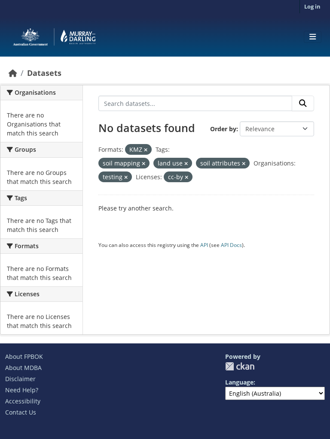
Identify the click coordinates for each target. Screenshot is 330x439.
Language (239, 382)
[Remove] (145, 150)
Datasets (44, 73)
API (204, 245)
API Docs (231, 245)
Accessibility (22, 401)
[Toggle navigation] (312, 37)
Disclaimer (20, 379)
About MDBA (23, 368)
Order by (223, 129)
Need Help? (21, 390)
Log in (312, 6)
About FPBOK (24, 356)
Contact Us (20, 412)
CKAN (239, 366)
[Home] (13, 73)
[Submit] (303, 103)
